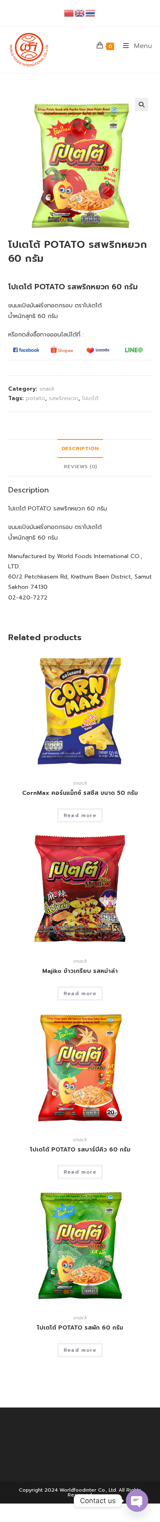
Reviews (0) (80, 466)
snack (47, 389)
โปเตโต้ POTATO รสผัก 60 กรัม (80, 1327)
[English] (80, 12)
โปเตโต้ (90, 398)
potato (35, 398)
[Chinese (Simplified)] (69, 12)
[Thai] (90, 12)
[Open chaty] (137, 1501)
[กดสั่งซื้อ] (26, 349)
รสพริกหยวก (63, 398)
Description (80, 448)
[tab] (80, 448)
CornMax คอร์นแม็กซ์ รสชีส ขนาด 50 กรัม (80, 793)
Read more (80, 815)
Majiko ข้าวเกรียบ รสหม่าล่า (80, 971)
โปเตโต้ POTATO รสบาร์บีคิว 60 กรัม (80, 1149)
